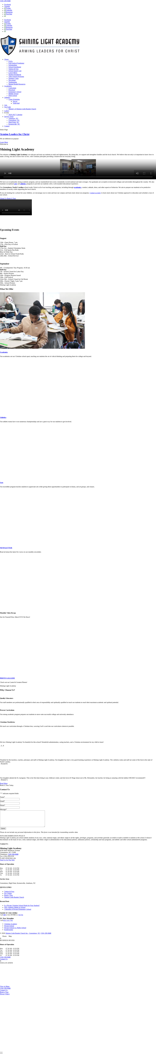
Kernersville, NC (14, 124)
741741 (20, 915)
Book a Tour (8, 895)
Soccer (15, 101)
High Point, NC (13, 122)
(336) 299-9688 (5, 1)
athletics (23, 184)
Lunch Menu (12, 73)
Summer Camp (13, 78)
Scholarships (12, 65)
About (6, 59)
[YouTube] (8, 14)
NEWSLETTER (6, 548)
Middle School (13, 94)
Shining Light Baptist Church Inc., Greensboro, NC (23, 933)
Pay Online (8, 893)
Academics (8, 86)
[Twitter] (7, 8)
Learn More (4, 142)
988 (4, 915)
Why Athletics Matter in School (14, 907)
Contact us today (95, 193)
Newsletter (12, 80)
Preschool (11, 90)
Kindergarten (8, 930)
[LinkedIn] (8, 10)
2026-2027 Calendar (15, 115)
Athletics (7, 97)
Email (2, 801)
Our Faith (7, 107)
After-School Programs (16, 76)
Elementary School (14, 92)
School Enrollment (14, 67)
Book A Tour (11, 198)
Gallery (6, 111)
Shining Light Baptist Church (14, 897)
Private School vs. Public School (15, 928)
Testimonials (12, 82)
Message (3, 809)
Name (2, 797)
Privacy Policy (5, 994)
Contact (6, 126)
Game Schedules (14, 99)
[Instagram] (8, 12)
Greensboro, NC (14, 120)
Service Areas (8, 116)
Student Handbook (14, 74)
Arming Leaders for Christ (14, 134)
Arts (5, 105)
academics (77, 187)
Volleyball (16, 103)
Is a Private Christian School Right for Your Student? (22, 905)
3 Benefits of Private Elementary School (17, 909)
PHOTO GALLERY (7, 678)
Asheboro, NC (13, 118)
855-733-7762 (8, 920)
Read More (4, 783)
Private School (9, 926)
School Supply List (14, 71)
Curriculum (12, 88)
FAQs (10, 61)
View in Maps (4, 986)
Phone (2, 805)
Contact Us (4, 959)
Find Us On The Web (7, 860)
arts (15, 184)
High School (12, 95)
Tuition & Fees (13, 69)
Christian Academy (10, 924)
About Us (3, 198)
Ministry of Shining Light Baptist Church (22, 109)
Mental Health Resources (16, 84)
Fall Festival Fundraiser (16, 63)
